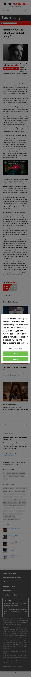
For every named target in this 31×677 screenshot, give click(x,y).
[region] (15, 338)
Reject (15, 353)
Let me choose (15, 348)
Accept (16, 359)
